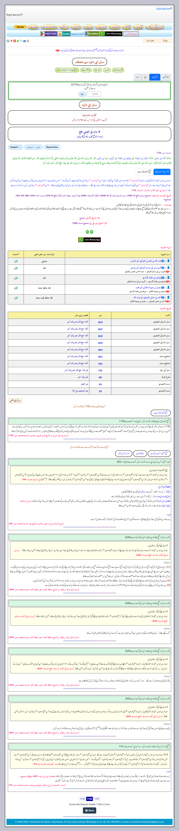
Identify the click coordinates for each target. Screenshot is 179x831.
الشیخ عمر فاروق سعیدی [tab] (144, 172)
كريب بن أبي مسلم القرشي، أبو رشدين (146, 267)
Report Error (52, 147)
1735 (82, 798)
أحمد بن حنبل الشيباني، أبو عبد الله (147, 297)
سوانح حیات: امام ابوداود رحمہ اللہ (67, 70)
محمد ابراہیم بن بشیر (123, 453)
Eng (165, 41)
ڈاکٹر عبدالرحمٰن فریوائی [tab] (162, 172)
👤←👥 (165, 261)
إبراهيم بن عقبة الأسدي (152, 277)
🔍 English (15, 147)
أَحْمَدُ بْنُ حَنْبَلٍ (160, 158)
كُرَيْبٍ (111, 158)
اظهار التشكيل (34, 147)
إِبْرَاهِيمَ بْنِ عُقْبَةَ (125, 158)
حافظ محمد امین (140, 453)
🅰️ (14, 40)
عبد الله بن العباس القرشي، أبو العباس (146, 261)
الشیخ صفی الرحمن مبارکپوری (159, 453)
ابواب (107, 70)
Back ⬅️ (89, 810)
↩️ (7, 40)
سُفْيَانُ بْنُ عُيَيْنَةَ (142, 158)
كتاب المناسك (89, 115)
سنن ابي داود (89, 104)
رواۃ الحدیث (86, 70)
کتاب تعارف (118, 70)
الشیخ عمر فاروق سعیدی (161, 413)
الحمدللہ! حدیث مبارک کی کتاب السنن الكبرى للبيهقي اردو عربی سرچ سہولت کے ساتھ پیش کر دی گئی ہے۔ (92, 50)
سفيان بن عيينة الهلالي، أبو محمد (148, 287)
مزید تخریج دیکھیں (15, 401)
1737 (96, 798)
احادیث (97, 70)
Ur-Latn (150, 41)
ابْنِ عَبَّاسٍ (101, 158)
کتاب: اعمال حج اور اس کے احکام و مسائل (89, 120)
